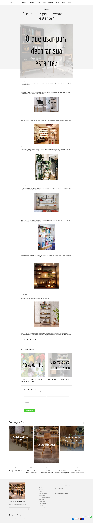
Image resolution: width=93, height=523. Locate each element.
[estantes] (46, 167)
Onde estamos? (41, 489)
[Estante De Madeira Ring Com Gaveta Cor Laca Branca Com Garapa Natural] (46, 104)
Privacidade (41, 505)
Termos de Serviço (42, 507)
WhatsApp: (60, 490)
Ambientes (24, 2)
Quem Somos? (41, 487)
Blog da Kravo (41, 499)
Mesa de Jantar (50, 2)
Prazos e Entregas (42, 495)
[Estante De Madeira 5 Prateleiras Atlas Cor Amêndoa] (46, 314)
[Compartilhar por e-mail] (36, 340)
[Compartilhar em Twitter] (30, 340)
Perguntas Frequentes (42, 503)
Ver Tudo (69, 2)
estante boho (46, 9)
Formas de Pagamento (43, 493)
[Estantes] (46, 134)
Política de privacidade (38, 394)
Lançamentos (32, 2)
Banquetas (38, 2)
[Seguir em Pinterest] (15, 515)
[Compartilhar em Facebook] (27, 340)
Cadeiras (44, 2)
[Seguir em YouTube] (18, 515)
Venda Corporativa (42, 501)
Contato (40, 491)
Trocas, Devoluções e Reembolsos (44, 497)
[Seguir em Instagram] (12, 515)
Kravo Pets (63, 2)
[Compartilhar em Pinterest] (33, 340)
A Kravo (40, 485)
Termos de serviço (45, 394)
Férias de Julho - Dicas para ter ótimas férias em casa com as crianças (32, 380)
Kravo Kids (57, 2)
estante (23, 81)
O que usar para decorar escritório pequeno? (59, 379)
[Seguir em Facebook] (9, 515)
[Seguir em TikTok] (20, 515)
